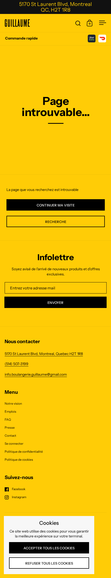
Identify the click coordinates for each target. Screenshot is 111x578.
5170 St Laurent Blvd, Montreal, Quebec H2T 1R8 (44, 353)
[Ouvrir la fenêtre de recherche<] (78, 23)
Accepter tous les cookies (49, 548)
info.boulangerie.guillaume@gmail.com (36, 374)
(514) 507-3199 (16, 363)
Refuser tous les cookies (49, 563)
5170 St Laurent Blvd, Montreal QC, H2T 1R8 (55, 7)
